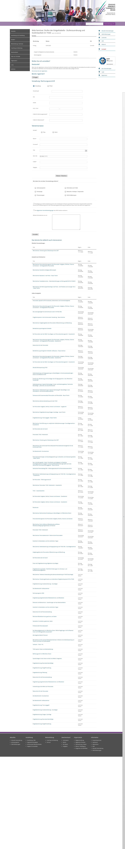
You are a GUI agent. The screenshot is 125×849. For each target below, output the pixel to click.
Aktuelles (12, 737)
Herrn (56, 132)
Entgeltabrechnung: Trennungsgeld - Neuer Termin (45, 417)
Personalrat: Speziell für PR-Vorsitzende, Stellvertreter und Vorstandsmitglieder (51, 300)
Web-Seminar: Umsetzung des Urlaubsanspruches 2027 (46, 250)
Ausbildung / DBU (31, 740)
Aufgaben (65, 746)
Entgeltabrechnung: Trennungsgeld (41, 705)
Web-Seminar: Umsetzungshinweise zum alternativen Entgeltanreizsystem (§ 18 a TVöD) (53, 579)
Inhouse (49, 742)
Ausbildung (29, 737)
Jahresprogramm (41, 188)
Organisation (14, 60)
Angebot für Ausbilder (32, 746)
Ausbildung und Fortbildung (18, 35)
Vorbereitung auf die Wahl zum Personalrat (43, 686)
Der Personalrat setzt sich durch (40, 429)
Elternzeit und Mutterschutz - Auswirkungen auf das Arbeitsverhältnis (49, 602)
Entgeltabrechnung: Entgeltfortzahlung (42, 667)
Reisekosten (35, 507)
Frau (44, 132)
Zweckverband (14, 52)
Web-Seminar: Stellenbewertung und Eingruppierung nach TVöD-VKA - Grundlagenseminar (54, 546)
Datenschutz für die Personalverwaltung (42, 611)
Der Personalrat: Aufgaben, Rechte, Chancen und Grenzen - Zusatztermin (50, 496)
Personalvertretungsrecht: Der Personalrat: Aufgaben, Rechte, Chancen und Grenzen (52, 518)
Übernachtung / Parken (80, 744)
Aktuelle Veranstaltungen (107, 30)
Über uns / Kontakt (15, 56)
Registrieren (104, 75)
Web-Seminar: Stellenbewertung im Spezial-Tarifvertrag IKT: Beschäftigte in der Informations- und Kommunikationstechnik (51, 390)
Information (66, 740)
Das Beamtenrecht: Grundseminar (41, 451)
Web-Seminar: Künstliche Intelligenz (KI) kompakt (44, 270)
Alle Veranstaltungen (106, 68)
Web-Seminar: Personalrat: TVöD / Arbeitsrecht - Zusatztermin (47, 485)
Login (103, 72)
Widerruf (104, 44)
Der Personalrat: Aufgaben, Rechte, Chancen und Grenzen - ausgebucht (49, 406)
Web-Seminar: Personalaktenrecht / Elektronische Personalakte (47, 535)
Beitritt (64, 742)
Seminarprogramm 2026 (38, 593)
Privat (51, 86)
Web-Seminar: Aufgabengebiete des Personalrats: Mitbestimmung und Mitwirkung (52, 323)
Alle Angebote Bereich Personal (40, 635)
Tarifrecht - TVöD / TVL (38, 644)
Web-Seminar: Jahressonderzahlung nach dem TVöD (45, 401)
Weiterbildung (49, 737)
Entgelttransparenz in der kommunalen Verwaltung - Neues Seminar (49, 317)
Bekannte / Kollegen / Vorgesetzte (75, 191)
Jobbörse (13, 69)
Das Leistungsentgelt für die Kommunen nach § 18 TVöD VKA (47, 311)
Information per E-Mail (72, 188)
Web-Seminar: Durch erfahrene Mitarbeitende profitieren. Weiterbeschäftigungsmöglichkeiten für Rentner (46, 525)
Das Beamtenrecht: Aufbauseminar (41, 588)
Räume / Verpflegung (80, 746)
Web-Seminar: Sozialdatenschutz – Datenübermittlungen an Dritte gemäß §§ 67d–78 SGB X (54, 281)
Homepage (39, 191)
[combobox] (63, 151)
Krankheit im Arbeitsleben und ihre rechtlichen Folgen (45, 541)
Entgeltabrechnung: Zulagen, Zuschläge (42, 714)
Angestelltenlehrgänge (32, 742)
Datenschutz (95, 744)
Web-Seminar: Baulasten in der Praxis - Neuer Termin (45, 275)
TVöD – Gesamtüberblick (38, 490)
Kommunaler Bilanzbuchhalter (34, 744)
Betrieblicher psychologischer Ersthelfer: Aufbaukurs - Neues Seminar (49, 350)
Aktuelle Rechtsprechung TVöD (40, 367)
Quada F (13, 39)
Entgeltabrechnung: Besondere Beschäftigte (43, 663)
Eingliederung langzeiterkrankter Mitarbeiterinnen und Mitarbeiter (48, 597)
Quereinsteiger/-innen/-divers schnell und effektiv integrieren (47, 658)
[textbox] (68, 91)
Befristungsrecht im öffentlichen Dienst (42, 653)
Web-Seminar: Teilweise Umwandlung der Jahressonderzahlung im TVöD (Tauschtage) (53, 574)
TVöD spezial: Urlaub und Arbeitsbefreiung (43, 649)
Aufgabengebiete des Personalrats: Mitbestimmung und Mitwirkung (49, 552)
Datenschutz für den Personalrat (40, 345)
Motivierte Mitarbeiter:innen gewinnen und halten (45, 616)
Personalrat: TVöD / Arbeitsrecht (40, 434)
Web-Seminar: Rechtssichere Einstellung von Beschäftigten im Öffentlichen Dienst (52, 513)
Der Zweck (65, 744)
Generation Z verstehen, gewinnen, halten (43, 621)
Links (12, 65)
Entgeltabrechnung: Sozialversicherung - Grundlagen (45, 583)
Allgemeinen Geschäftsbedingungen (45, 210)
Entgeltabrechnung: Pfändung (40, 672)
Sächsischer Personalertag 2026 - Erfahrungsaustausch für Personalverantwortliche (52, 468)
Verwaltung (38, 86)
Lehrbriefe (104, 37)
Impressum (95, 742)
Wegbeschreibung (79, 740)
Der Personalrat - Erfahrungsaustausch (42, 479)
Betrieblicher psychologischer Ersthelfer (42, 328)
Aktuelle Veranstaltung (16, 740)
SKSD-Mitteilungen (71, 195)
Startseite (13, 31)
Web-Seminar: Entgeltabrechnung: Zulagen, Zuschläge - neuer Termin (49, 412)
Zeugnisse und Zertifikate (81, 748)
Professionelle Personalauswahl (40, 625)
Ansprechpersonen (97, 740)
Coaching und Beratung (16, 48)
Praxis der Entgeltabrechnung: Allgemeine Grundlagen (45, 563)
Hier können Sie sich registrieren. (39, 71)
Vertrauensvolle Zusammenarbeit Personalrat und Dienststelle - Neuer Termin (51, 395)
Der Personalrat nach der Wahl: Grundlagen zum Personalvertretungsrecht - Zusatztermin (54, 334)
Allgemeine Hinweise (80, 742)
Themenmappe (40, 195)
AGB (103, 41)
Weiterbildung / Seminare (17, 43)
